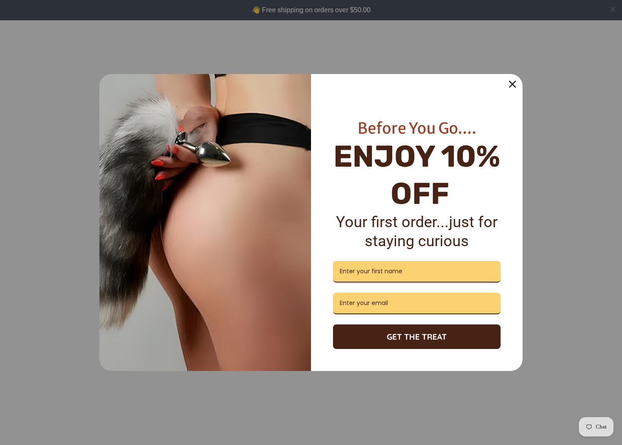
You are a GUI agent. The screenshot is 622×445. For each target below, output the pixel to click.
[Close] (512, 84)
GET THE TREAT (417, 337)
